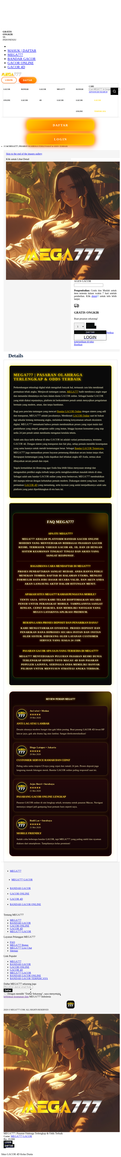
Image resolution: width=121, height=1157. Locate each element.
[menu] (45, 100)
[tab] (16, 356)
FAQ (12, 942)
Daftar (27, 80)
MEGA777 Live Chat (21, 948)
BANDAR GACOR (22, 59)
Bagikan (78, 344)
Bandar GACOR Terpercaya (89, 448)
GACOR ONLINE (21, 63)
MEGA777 (15, 55)
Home (6, 146)
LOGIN (60, 139)
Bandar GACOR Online (69, 411)
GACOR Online (81, 415)
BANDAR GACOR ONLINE (25, 904)
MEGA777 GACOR (22, 879)
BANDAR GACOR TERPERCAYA (29, 978)
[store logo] (11, 76)
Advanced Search (98, 92)
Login (9, 80)
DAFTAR (60, 125)
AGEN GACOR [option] (82, 281)
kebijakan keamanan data (16, 996)
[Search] (114, 91)
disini (94, 296)
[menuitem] (6, 95)
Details (15, 355)
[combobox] (104, 89)
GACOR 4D (16, 67)
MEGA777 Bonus (19, 945)
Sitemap (14, 950)
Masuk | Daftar (22, 50)
